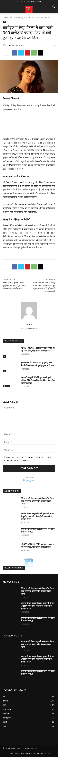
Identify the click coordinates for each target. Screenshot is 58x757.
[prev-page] (4, 392)
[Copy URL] (40, 53)
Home (5, 17)
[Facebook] (14, 53)
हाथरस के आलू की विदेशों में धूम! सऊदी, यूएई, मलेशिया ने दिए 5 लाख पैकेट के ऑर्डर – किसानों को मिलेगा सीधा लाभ (38, 380)
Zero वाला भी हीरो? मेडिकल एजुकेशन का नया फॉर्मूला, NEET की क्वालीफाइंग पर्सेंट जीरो (15, 285)
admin (11, 45)
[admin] (4, 45)
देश (11, 17)
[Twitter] (21, 53)
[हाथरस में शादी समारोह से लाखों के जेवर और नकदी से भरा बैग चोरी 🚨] (11, 533)
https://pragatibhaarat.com (29, 329)
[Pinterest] (27, 53)
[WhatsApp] (34, 53)
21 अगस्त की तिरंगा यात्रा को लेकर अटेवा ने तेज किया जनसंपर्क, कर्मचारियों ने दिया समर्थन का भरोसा (37, 501)
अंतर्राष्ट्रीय (6, 386)
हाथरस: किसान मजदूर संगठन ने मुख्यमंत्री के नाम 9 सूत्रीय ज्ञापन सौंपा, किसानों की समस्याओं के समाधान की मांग (37, 516)
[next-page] (9, 392)
